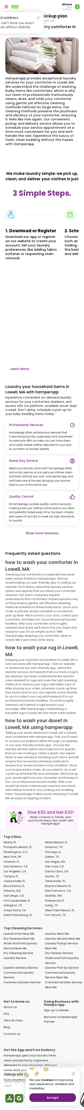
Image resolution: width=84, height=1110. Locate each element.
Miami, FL (10, 842)
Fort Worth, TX (55, 915)
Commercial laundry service (19, 975)
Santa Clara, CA (56, 871)
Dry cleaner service (59, 953)
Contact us (12, 1034)
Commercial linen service (22, 982)
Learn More (20, 369)
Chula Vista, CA (15, 910)
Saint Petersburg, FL (18, 915)
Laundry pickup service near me (61, 945)
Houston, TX (53, 847)
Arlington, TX (13, 905)
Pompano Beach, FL (18, 847)
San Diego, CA (14, 896)
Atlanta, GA (12, 891)
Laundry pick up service (62, 968)
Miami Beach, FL (56, 842)
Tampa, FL (11, 876)
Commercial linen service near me (63, 984)
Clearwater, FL (55, 881)
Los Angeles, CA (15, 871)
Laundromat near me (19, 934)
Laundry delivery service (21, 968)
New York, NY (13, 857)
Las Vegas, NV (55, 862)
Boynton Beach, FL (58, 886)
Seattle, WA (53, 896)
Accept (53, 1097)
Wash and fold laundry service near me (20, 945)
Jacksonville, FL (14, 881)
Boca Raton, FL (14, 886)
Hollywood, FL (54, 900)
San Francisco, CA (58, 891)
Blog (7, 1027)
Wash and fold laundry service (62, 960)
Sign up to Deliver (56, 1010)
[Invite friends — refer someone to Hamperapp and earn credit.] (42, 817)
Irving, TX (51, 905)
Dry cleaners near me (19, 939)
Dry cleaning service (18, 953)
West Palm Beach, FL (59, 910)
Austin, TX (52, 876)
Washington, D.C (16, 852)
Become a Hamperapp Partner (60, 1019)
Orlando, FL (11, 862)
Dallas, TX (52, 857)
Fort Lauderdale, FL (17, 900)
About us (10, 1007)
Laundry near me (57, 934)
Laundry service (15, 958)
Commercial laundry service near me (60, 975)
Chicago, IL (53, 852)
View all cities (13, 1020)
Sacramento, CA (16, 866)
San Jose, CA (54, 866)
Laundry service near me (62, 939)
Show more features (42, 533)
